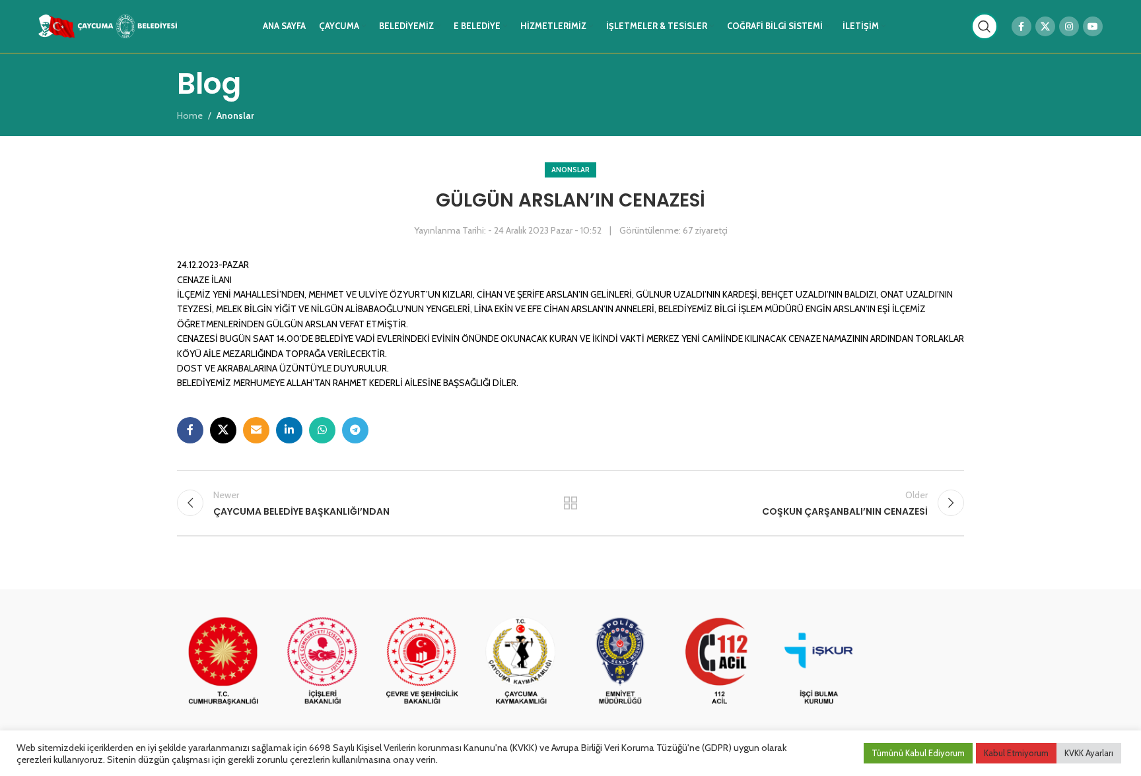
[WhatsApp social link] (322, 430)
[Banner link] (223, 662)
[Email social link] (256, 430)
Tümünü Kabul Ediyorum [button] (918, 753)
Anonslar (570, 169)
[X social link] (1045, 26)
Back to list (571, 503)
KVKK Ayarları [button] (1088, 753)
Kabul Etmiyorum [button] (1016, 753)
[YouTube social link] (1093, 26)
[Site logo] (107, 25)
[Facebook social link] (1021, 26)
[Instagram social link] (1069, 26)
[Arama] (984, 26)
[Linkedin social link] (289, 430)
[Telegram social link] (355, 430)
